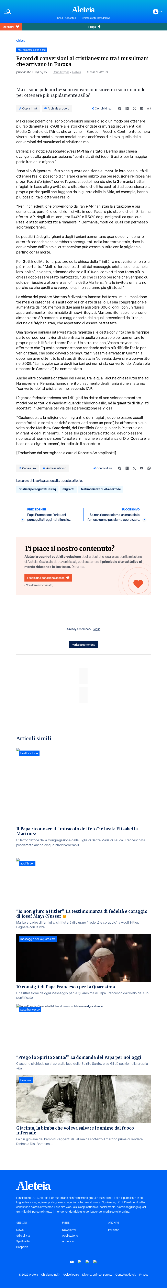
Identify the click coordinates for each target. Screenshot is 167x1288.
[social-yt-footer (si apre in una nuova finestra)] (72, 1262)
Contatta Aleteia (125, 1274)
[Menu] (28, 11)
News (20, 1230)
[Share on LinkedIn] (127, 108)
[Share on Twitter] (134, 108)
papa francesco (30, 1009)
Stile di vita (23, 1235)
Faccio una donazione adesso (46, 578)
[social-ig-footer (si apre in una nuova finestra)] (95, 1262)
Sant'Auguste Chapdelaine (96, 18)
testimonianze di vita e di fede (101, 489)
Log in (96, 629)
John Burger (61, 72)
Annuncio (68, 1241)
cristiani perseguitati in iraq (37, 489)
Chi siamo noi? (50, 1274)
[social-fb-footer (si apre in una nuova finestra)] (79, 1262)
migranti (68, 489)
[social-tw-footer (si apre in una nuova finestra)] (87, 1262)
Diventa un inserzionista (97, 1274)
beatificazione (29, 753)
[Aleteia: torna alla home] (83, 9)
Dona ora (8, 27)
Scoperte (22, 1247)
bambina (25, 1080)
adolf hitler (27, 863)
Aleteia (76, 72)
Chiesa (20, 40)
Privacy (143, 1274)
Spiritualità (23, 1241)
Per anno (113, 1230)
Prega (92, 27)
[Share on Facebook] (119, 108)
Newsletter (69, 1230)
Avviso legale (71, 1274)
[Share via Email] (141, 108)
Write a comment (83, 645)
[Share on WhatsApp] (149, 108)
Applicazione (70, 1235)
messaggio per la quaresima (37, 939)
